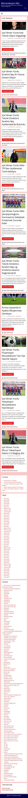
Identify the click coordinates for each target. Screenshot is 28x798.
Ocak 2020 (6, 575)
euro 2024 (6, 649)
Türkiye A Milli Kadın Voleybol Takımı (13, 754)
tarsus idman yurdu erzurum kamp (12, 734)
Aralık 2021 (6, 541)
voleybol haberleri (8, 773)
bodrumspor (7, 621)
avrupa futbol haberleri (10, 605)
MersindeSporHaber (20, 38)
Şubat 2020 (6, 574)
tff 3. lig (5, 747)
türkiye (5, 752)
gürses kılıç (6, 672)
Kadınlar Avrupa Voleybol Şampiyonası (13, 683)
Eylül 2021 (6, 546)
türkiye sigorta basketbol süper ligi (13, 759)
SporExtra (19, 80)
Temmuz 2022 (7, 530)
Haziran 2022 (7, 531)
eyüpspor (6, 651)
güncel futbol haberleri (9, 669)
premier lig (6, 708)
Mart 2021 (6, 554)
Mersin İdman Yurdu (7, 790)
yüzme (5, 778)
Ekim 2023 (6, 505)
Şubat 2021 (6, 556)
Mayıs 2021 (6, 551)
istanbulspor (7, 682)
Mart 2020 (6, 572)
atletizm (6, 603)
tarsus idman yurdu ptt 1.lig (11, 741)
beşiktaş (6, 615)
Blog (5, 53)
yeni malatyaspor (8, 775)
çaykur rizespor (8, 626)
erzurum (6, 644)
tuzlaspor (6, 762)
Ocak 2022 (6, 539)
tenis (5, 742)
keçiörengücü (7, 690)
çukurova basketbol (9, 629)
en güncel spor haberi (9, 641)
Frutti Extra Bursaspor (9, 659)
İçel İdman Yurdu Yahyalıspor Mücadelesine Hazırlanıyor (10, 403)
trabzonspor (7, 749)
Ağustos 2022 (7, 528)
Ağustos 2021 (7, 547)
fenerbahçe (7, 654)
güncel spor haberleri (9, 670)
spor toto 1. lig (7, 721)
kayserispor (7, 688)
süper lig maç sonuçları (9, 729)
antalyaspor (7, 602)
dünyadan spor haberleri (10, 637)
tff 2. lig (5, 745)
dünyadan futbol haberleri (10, 636)
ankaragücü (7, 600)
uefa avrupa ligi (8, 765)
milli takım (6, 701)
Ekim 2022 (6, 525)
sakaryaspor (7, 711)
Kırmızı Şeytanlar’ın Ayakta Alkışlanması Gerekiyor (12, 310)
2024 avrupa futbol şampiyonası (12, 588)
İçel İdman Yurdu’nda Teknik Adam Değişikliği (14, 34)
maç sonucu (7, 691)
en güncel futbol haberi (10, 639)
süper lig (6, 724)
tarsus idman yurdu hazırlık (11, 737)
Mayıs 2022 (6, 533)
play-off (6, 706)
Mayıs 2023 (6, 513)
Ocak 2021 (6, 557)
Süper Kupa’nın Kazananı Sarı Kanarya (13, 487)
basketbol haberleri (9, 611)
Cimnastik (6, 628)
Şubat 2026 (6, 500)
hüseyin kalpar (7, 675)
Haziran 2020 (7, 567)
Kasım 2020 (7, 561)
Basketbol (6, 610)
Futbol (8, 53)
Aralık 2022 (6, 521)
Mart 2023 (6, 516)
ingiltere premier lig (9, 680)
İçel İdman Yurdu (8, 677)
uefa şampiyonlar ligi (9, 767)
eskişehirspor (7, 647)
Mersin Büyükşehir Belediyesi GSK (12, 695)
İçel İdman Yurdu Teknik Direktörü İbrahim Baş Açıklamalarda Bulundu (13, 120)
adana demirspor (8, 590)
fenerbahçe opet (8, 655)
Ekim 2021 (6, 544)
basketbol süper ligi (9, 613)
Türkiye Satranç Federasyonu (11, 757)
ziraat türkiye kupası (9, 780)
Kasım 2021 (7, 543)
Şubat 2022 (6, 538)
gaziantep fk (7, 664)
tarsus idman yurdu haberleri (11, 736)
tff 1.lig (5, 744)
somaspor (6, 716)
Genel (11, 53)
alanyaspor (6, 593)
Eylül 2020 (6, 562)
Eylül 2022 (6, 526)
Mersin (23, 53)
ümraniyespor (7, 768)
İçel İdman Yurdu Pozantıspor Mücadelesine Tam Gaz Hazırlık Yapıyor (13, 354)
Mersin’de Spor (6, 788)
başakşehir (6, 608)
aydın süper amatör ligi (9, 606)
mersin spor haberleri (9, 696)
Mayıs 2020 (6, 569)
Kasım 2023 (7, 503)
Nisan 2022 (6, 534)
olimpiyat (6, 705)
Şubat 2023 (6, 518)
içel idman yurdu (17, 53)
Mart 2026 (6, 498)
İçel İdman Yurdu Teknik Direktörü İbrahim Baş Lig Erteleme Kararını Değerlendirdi (10, 266)
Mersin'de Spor (5, 54)
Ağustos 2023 (7, 508)
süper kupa (7, 723)
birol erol (6, 618)
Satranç (6, 714)
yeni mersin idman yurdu (10, 776)
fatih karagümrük (8, 652)
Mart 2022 (6, 536)
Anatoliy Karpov (8, 598)
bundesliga (6, 623)
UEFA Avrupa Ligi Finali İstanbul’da (12, 482)
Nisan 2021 (6, 552)
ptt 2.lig (6, 709)
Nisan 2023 (6, 515)
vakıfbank (6, 770)
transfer (6, 750)
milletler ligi (7, 700)
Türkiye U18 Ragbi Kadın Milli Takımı (13, 760)
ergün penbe (7, 642)
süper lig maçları (8, 731)
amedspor (6, 597)
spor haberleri (7, 719)
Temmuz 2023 (7, 510)
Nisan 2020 (6, 570)
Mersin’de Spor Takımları (10, 480)
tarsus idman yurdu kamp (10, 739)
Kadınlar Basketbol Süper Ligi (11, 685)
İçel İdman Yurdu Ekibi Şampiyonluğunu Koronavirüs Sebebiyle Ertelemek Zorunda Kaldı (13, 217)
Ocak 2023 (6, 520)
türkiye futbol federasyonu (10, 755)
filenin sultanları (8, 657)
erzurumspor (7, 646)
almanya (6, 595)
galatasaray (7, 662)
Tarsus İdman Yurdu (9, 732)
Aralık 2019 (6, 577)
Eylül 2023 (6, 507)
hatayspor (6, 673)
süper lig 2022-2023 (9, 726)
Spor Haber (12, 54)
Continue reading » (8, 49)
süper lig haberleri (8, 727)
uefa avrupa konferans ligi (10, 763)
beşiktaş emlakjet (8, 616)
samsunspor (7, 713)
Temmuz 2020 (7, 565)
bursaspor (6, 624)
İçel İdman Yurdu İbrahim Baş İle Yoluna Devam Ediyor (13, 74)
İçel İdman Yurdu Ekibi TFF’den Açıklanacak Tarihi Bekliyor (13, 168)
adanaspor (6, 592)
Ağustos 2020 (7, 564)
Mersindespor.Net (10, 3)
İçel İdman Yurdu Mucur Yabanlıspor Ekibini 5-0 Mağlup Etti (13, 450)
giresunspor (7, 667)
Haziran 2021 (7, 549)
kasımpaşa (6, 687)
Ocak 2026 (6, 502)
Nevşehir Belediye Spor (10, 703)
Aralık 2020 (6, 559)
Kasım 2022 (7, 523)
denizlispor (6, 634)
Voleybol (6, 772)
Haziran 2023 (7, 512)
